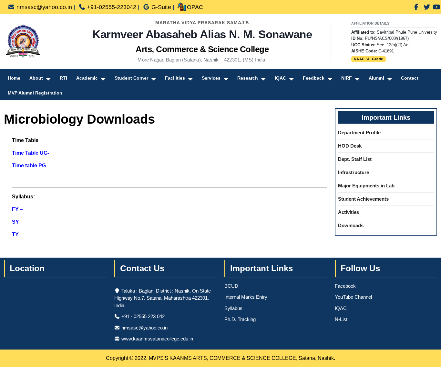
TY (15, 234)
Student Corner (131, 78)
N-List (341, 319)
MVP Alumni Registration (35, 92)
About (36, 78)
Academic (87, 78)
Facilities (175, 78)
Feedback (313, 78)
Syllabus (233, 308)
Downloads (351, 225)
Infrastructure (353, 172)
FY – (17, 209)
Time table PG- (29, 165)
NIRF (346, 78)
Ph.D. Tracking (240, 319)
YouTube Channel (353, 297)
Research (247, 78)
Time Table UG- (30, 153)
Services (211, 78)
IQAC (280, 78)
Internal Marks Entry (245, 297)
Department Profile (359, 132)
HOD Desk (350, 146)
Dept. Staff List (355, 159)
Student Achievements (363, 199)
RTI (63, 78)
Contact (409, 78)
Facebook (345, 286)
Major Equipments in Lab (366, 185)
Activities (348, 212)
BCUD (231, 286)
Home (14, 78)
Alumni (376, 78)
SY (15, 222)
